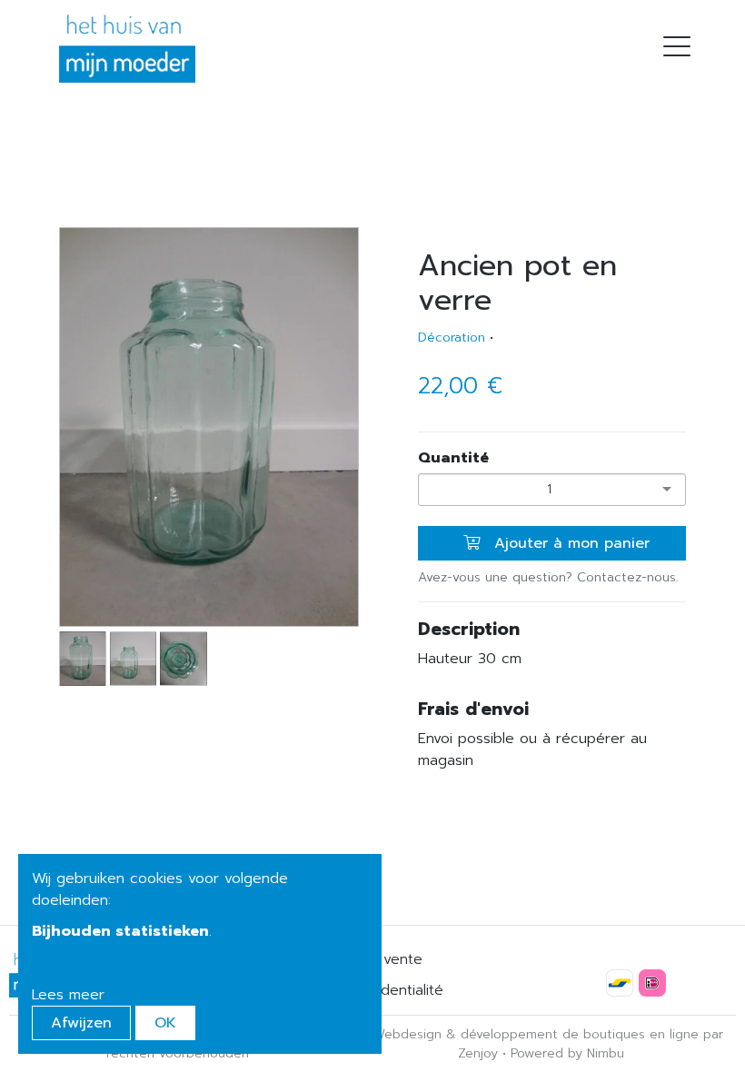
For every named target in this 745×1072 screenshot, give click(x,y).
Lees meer (68, 995)
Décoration (451, 337)
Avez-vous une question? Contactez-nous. (548, 577)
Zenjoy (478, 1053)
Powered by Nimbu (567, 1053)
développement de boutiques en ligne (580, 1034)
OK (165, 1023)
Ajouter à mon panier (569, 543)
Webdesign (407, 1034)
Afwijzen (81, 1023)
